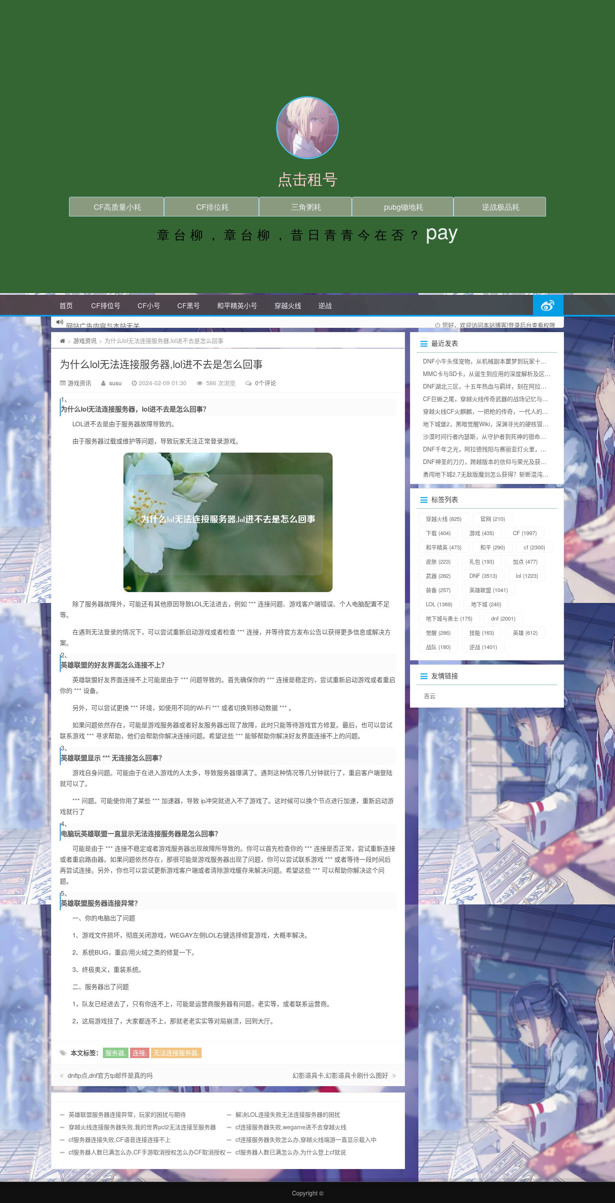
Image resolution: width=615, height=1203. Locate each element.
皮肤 (438, 561)
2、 (66, 654)
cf (534, 547)
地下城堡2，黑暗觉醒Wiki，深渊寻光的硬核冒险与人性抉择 (500, 424)
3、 (66, 747)
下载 (438, 533)
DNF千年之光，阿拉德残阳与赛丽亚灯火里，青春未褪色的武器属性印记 (517, 449)
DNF (483, 576)
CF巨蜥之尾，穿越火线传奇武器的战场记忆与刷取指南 (494, 398)
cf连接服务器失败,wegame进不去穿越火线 (291, 1127)
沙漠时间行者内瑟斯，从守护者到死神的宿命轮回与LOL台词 (501, 436)
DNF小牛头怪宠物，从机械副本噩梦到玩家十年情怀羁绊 (496, 361)
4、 (66, 823)
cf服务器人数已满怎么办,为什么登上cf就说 (291, 1152)
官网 (492, 519)
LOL (439, 604)
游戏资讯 (85, 340)
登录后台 (520, 325)
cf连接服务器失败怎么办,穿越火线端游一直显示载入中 (306, 1139)
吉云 (430, 695)
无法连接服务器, (176, 1052)
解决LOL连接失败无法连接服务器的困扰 (288, 1114)
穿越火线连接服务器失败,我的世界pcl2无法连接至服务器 (142, 1127)
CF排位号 (105, 305)
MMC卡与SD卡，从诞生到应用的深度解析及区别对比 (492, 373)
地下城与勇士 (449, 618)
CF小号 (149, 305)
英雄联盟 (488, 590)
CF (525, 533)
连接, (140, 1052)
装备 (438, 590)
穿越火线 (287, 305)
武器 (438, 576)
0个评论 (265, 383)
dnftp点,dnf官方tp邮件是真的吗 (110, 1075)
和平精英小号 (237, 305)
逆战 (325, 305)
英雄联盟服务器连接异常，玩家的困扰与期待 (127, 1114)
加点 (525, 561)
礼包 (481, 561)
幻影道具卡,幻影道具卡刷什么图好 (340, 1075)
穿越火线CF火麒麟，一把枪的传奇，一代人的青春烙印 (494, 411)
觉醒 (438, 632)
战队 (438, 647)
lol (527, 576)
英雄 (525, 632)
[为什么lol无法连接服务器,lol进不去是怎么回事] (228, 522)
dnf (503, 618)
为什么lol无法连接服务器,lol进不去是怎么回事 (161, 363)
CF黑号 (188, 305)
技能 (481, 632)
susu (115, 383)
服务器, (115, 1052)
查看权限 (543, 325)
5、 (66, 893)
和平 (492, 547)
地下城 (486, 604)
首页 (66, 305)
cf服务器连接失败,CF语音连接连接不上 (120, 1139)
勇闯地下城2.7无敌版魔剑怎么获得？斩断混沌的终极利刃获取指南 (509, 474)
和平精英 (443, 547)
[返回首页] (62, 340)
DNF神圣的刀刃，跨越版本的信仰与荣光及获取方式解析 (496, 461)
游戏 (481, 533)
